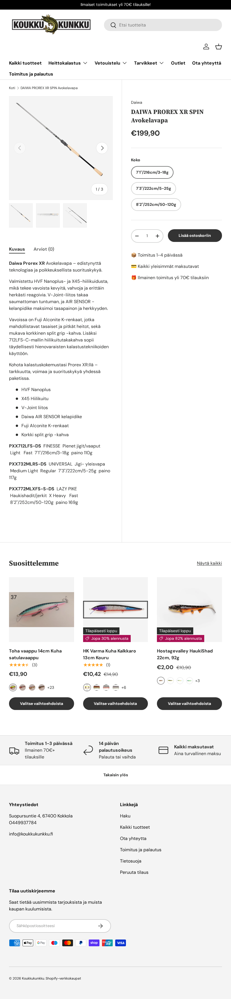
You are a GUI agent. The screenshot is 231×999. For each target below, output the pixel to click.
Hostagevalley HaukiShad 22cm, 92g (185, 654)
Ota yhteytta (133, 838)
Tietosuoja (130, 861)
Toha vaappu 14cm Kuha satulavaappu (35, 654)
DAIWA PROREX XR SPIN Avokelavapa (49, 88)
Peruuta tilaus (134, 872)
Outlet (178, 63)
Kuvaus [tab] (17, 249)
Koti (12, 88)
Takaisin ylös (115, 774)
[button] (218, 46)
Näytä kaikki (209, 563)
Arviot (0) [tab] (44, 249)
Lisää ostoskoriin (195, 235)
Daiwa (136, 102)
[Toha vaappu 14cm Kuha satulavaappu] (41, 609)
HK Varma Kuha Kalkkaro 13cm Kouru (109, 654)
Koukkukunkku (33, 978)
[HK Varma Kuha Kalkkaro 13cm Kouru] (115, 609)
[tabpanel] (61, 388)
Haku (125, 816)
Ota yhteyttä (206, 63)
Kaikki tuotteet (25, 63)
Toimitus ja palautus (31, 74)
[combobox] (163, 25)
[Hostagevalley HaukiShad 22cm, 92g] (189, 609)
